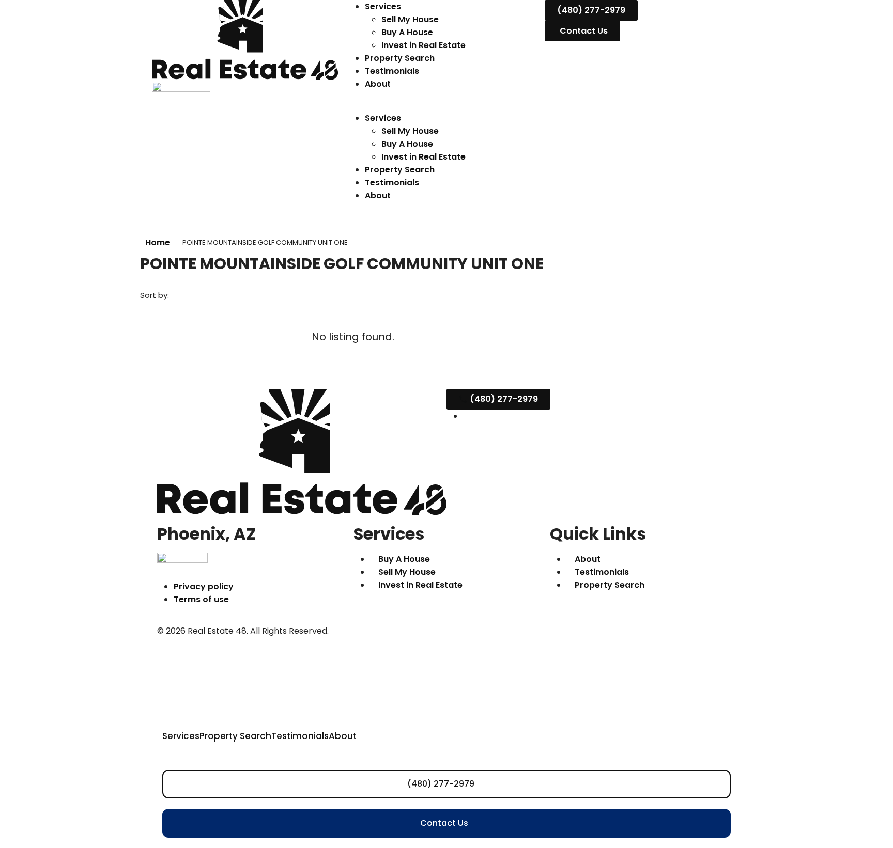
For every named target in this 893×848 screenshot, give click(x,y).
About (378, 84)
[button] (446, 105)
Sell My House (410, 19)
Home (157, 242)
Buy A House (407, 32)
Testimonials (392, 71)
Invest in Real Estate (423, 45)
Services (383, 6)
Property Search (400, 58)
